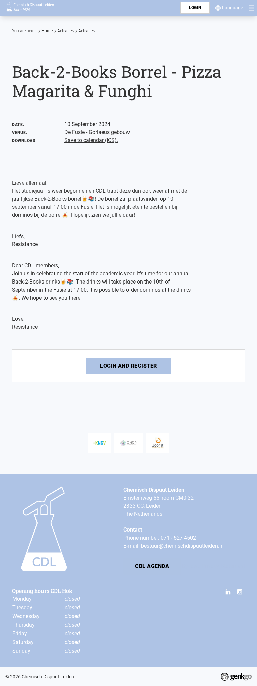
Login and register (128, 366)
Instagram (239, 592)
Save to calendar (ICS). (91, 140)
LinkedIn (228, 592)
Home (47, 30)
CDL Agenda (152, 566)
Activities (65, 30)
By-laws (191, 566)
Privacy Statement (223, 566)
